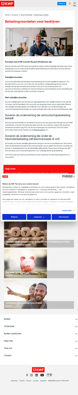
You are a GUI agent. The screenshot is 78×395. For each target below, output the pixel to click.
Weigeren (14, 217)
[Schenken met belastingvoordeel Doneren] (25, 294)
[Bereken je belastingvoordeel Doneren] (25, 264)
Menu (74, 3)
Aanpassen (38, 217)
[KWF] (12, 4)
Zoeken (68, 3)
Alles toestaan (64, 217)
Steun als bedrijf (26, 15)
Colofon (22, 381)
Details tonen (67, 210)
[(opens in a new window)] (50, 375)
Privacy (28, 381)
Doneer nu (62, 3)
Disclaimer (14, 381)
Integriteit (43, 381)
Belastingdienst (39, 130)
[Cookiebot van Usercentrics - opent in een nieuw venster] (67, 176)
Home (7, 15)
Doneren (15, 15)
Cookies (35, 381)
